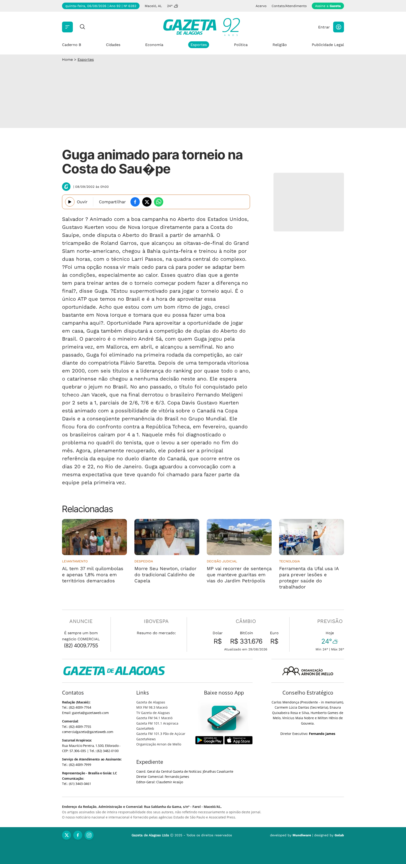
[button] (338, 27)
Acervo (261, 6)
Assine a (328, 6)
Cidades (113, 44)
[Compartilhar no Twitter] (147, 202)
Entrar (324, 27)
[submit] (82, 27)
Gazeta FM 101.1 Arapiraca (157, 723)
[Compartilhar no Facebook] (135, 202)
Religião (280, 44)
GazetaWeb (145, 728)
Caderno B (71, 44)
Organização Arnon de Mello (158, 744)
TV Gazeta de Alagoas (153, 712)
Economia (154, 44)
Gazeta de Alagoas (150, 702)
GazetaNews (146, 739)
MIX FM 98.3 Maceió (152, 707)
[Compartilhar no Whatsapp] (158, 202)
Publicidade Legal (328, 44)
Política (241, 44)
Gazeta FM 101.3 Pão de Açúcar (160, 733)
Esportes (199, 44)
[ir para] (224, 718)
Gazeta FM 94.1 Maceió (154, 718)
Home (67, 59)
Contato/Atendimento (289, 6)
